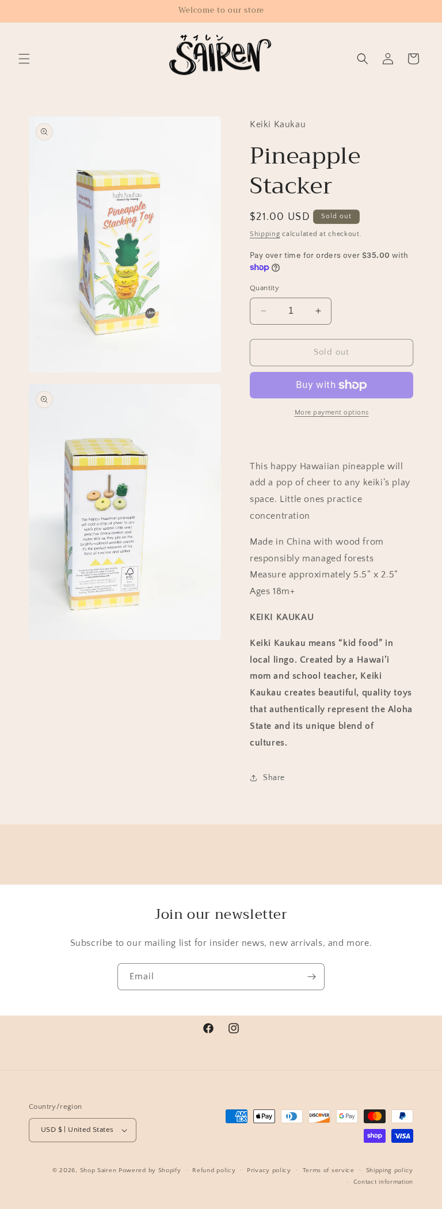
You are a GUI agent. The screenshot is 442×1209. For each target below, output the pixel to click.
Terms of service (329, 1170)
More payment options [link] (332, 412)
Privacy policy (269, 1170)
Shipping (265, 234)
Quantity (264, 288)
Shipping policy (390, 1170)
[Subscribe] (311, 976)
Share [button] (274, 777)
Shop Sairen (98, 1170)
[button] (24, 58)
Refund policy (213, 1170)
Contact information (383, 1181)
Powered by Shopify (150, 1170)
